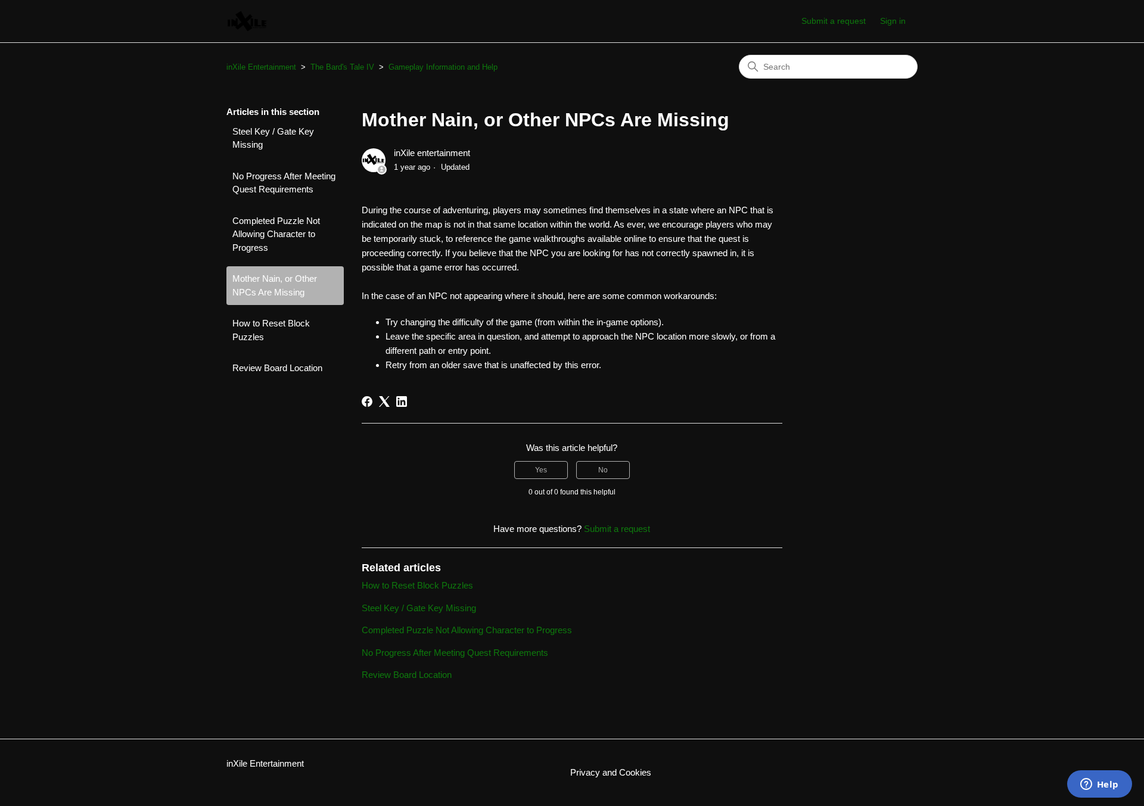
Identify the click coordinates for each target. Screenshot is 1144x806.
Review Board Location (277, 368)
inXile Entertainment (261, 67)
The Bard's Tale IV (342, 67)
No (603, 470)
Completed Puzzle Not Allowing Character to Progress (276, 234)
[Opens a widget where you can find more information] (1099, 785)
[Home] (247, 21)
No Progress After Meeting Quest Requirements (283, 183)
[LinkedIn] (401, 401)
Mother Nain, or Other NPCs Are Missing (274, 285)
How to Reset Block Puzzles (271, 330)
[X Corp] (384, 401)
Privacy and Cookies (610, 772)
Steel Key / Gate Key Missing (273, 138)
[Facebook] (367, 401)
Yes (541, 470)
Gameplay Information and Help (443, 67)
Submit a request (833, 21)
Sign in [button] (893, 21)
